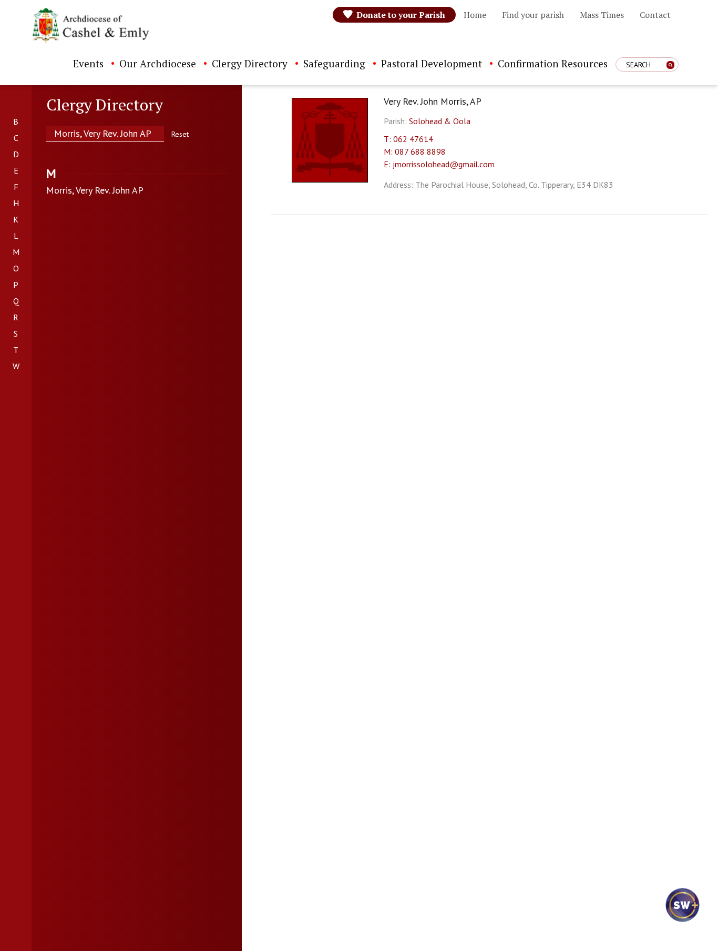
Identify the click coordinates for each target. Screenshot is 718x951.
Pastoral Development (431, 63)
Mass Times (602, 15)
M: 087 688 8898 (415, 151)
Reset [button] (180, 134)
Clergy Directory (250, 63)
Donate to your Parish (400, 15)
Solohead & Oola (439, 121)
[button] (681, 914)
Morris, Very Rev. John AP (94, 190)
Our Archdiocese (157, 63)
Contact (655, 15)
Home (475, 15)
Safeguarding (334, 63)
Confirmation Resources (553, 63)
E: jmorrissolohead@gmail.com (439, 164)
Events (88, 63)
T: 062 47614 (408, 139)
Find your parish (533, 15)
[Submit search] (670, 65)
